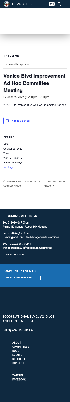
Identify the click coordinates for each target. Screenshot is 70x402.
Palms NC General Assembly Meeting (25, 226)
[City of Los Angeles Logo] (6, 4)
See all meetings (15, 254)
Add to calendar (21, 120)
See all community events (20, 278)
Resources (20, 359)
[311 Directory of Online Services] (52, 4)
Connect (18, 363)
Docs (15, 350)
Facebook (19, 379)
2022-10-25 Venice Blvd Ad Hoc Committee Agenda (34, 105)
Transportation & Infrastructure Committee (27, 247)
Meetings (8, 167)
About (16, 342)
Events (17, 355)
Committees (20, 346)
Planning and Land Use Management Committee (31, 237)
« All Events (11, 56)
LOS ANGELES (21, 4)
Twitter (18, 375)
